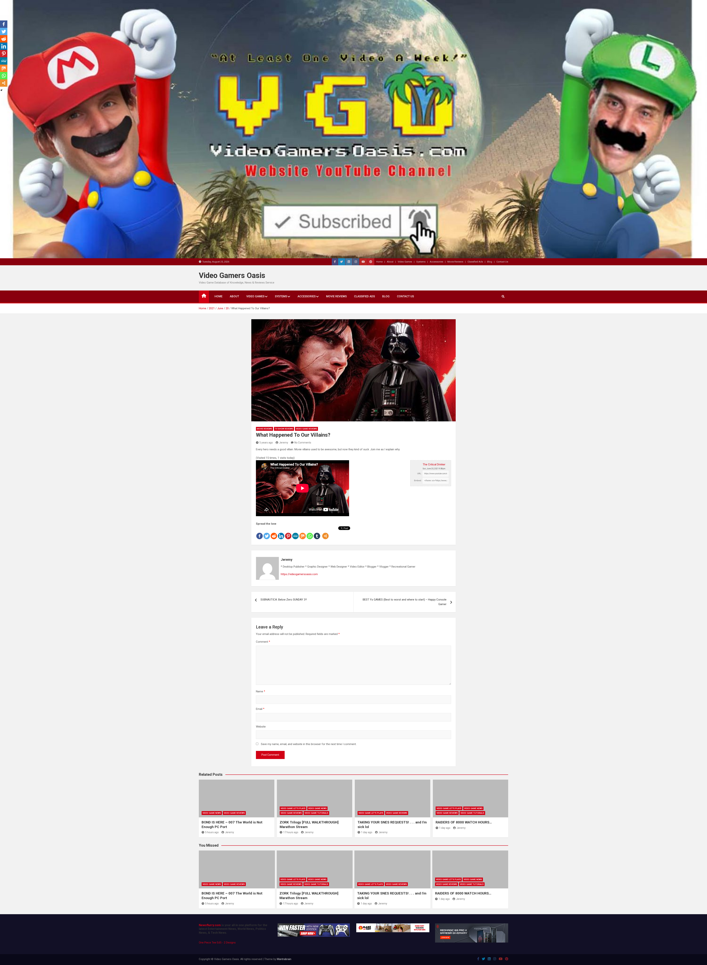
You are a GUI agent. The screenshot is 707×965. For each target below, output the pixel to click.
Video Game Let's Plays (293, 808)
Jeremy (283, 442)
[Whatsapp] (310, 533)
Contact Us (502, 261)
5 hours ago (212, 832)
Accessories (436, 261)
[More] (325, 533)
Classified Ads (475, 261)
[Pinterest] (288, 533)
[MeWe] (295, 533)
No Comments (302, 442)
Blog (489, 261)
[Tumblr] (317, 533)
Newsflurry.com (210, 925)
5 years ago (266, 442)
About (390, 261)
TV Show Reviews (284, 429)
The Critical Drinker (434, 464)
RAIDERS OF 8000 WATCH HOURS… (464, 822)
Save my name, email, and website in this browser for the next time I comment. (308, 744)
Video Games (405, 261)
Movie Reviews (455, 261)
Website (261, 726)
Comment (263, 641)
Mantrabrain (284, 959)
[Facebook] (259, 533)
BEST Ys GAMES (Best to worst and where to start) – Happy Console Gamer (404, 602)
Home (379, 261)
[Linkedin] (281, 533)
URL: (419, 473)
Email (260, 709)
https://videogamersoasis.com (299, 574)
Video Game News (212, 813)
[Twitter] (266, 533)
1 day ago (366, 832)
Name (260, 691)
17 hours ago (290, 832)
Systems (420, 261)
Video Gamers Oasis (232, 275)
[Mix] (302, 533)
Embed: (418, 480)
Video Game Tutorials (316, 813)
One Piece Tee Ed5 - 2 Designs (217, 942)
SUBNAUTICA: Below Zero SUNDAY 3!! (284, 599)
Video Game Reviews (306, 429)
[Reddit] (274, 533)
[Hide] (1, 90)
